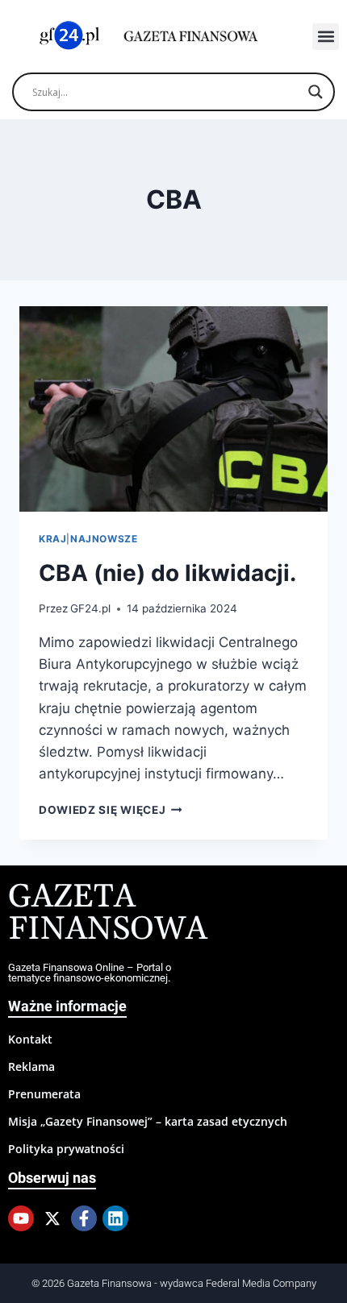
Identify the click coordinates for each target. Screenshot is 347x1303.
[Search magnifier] (315, 92)
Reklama (31, 1066)
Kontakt (30, 1039)
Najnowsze (103, 539)
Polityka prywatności (66, 1148)
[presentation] (173, 409)
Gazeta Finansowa (107, 913)
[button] (325, 36)
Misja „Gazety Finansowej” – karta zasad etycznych (147, 1121)
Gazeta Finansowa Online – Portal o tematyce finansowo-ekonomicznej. (89, 972)
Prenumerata (44, 1094)
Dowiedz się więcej (110, 809)
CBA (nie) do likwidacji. (167, 573)
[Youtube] (21, 1218)
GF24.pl (90, 608)
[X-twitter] (52, 1218)
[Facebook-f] (84, 1218)
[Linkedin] (115, 1218)
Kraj (52, 539)
